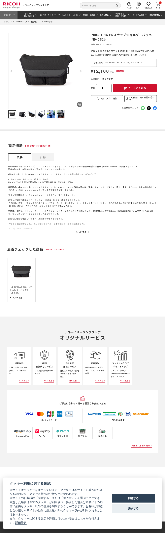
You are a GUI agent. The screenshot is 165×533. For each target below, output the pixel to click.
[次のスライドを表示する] (80, 71)
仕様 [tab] (43, 157)
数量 (93, 88)
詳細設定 (21, 522)
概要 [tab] (20, 157)
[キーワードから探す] (100, 5)
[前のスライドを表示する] (3, 279)
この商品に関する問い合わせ (141, 98)
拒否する (133, 508)
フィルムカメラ (64, 15)
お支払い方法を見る (140, 445)
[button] (12, 114)
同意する (133, 498)
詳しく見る (23, 381)
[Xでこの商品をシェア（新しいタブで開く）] (149, 108)
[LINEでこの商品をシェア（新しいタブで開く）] (143, 108)
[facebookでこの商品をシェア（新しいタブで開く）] (155, 108)
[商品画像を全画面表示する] (79, 104)
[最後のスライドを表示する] (11, 71)
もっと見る (81, 232)
